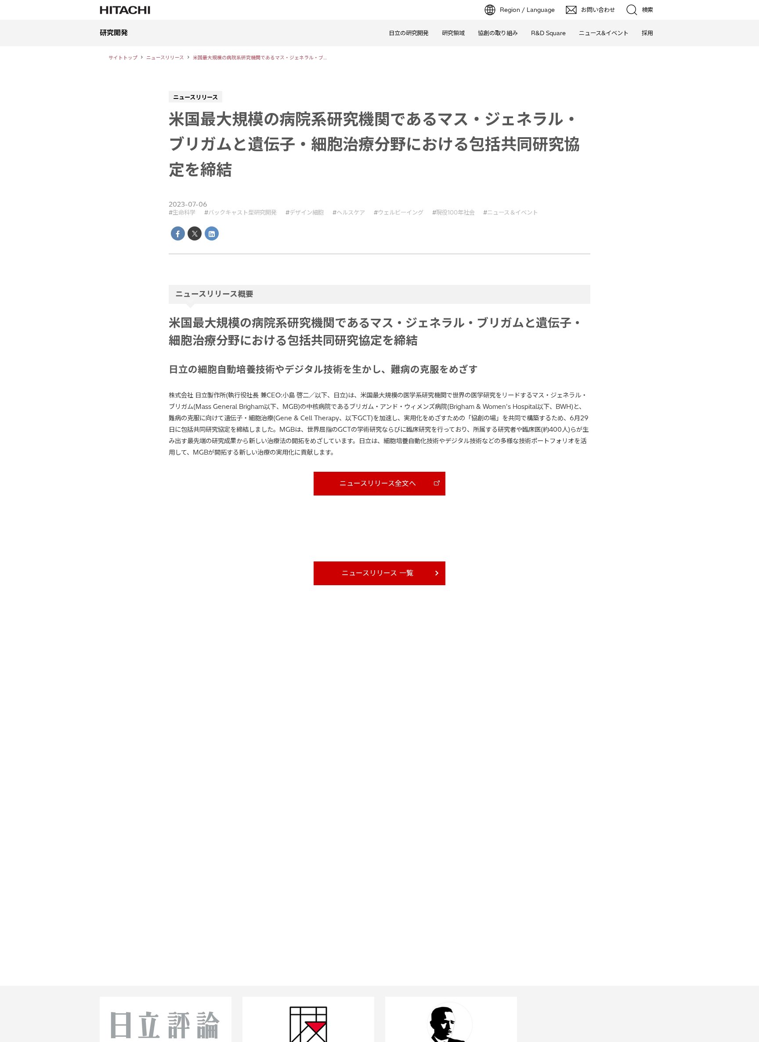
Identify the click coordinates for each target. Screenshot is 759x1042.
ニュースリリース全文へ (378, 483)
